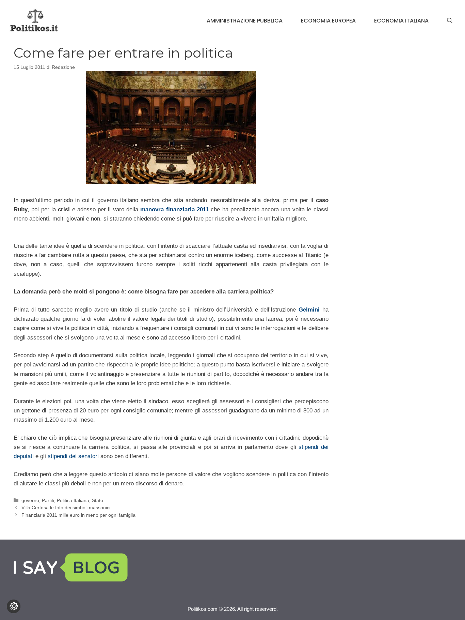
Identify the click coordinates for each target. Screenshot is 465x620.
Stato (97, 500)
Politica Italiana (73, 500)
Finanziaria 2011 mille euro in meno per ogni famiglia (78, 515)
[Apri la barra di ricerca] (450, 20)
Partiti (48, 500)
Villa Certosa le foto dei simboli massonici (65, 507)
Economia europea (328, 21)
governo (30, 500)
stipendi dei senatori (73, 456)
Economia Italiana (401, 21)
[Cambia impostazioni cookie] (13, 606)
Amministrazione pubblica (245, 21)
